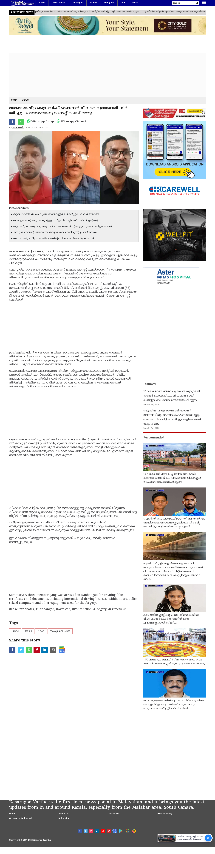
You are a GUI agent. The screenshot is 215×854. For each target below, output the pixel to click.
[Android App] (120, 830)
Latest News (58, 3)
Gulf (123, 3)
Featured (149, 384)
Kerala (135, 3)
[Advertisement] (103, 75)
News (41, 631)
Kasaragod (77, 3)
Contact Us (113, 814)
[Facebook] (80, 831)
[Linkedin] (97, 831)
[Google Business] (114, 830)
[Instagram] (91, 831)
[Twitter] (86, 831)
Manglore (109, 3)
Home (42, 3)
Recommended (153, 437)
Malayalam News (60, 631)
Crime (25, 100)
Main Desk (18, 127)
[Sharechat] (133, 830)
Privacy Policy (164, 814)
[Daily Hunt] (127, 830)
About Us (63, 814)
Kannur (93, 3)
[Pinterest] (109, 831)
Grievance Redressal (20, 818)
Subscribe (63, 818)
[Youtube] (103, 831)
